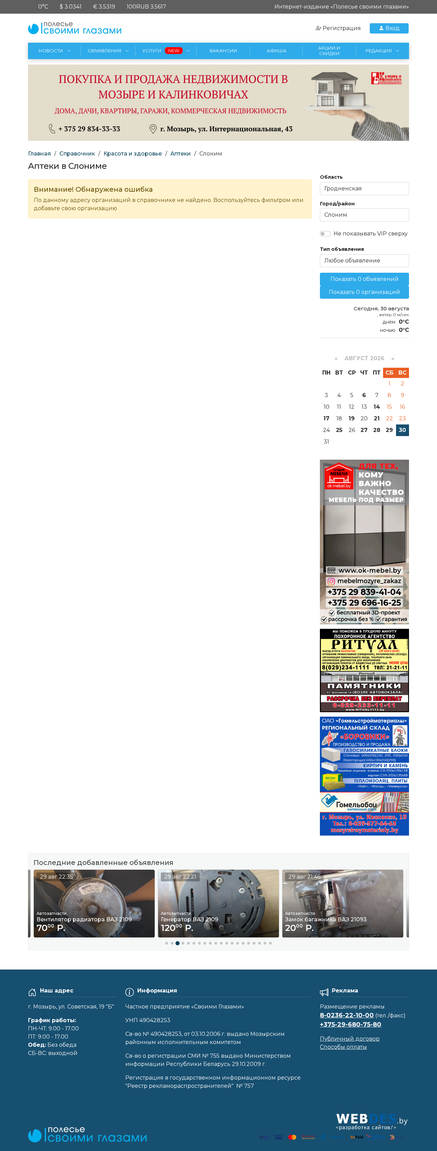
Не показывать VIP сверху (371, 233)
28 (376, 430)
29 (389, 430)
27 (364, 430)
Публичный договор (350, 1038)
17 (326, 418)
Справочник (77, 153)
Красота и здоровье (132, 153)
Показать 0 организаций (364, 292)
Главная (39, 153)
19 (352, 418)
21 (377, 418)
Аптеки (180, 153)
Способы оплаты (343, 1047)
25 (339, 430)
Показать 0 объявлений (364, 279)
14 (376, 407)
